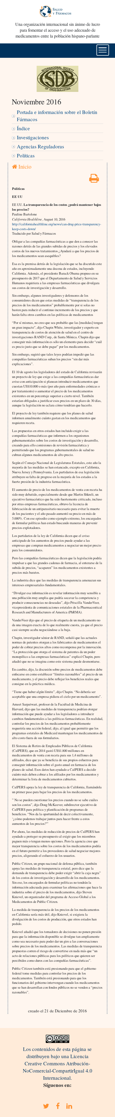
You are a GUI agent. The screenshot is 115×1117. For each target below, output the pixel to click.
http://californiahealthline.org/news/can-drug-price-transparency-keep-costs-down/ (56, 226)
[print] (94, 180)
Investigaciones (33, 137)
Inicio (24, 166)
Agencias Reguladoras (40, 146)
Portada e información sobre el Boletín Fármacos (57, 116)
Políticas (25, 155)
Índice (23, 128)
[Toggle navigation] (103, 50)
